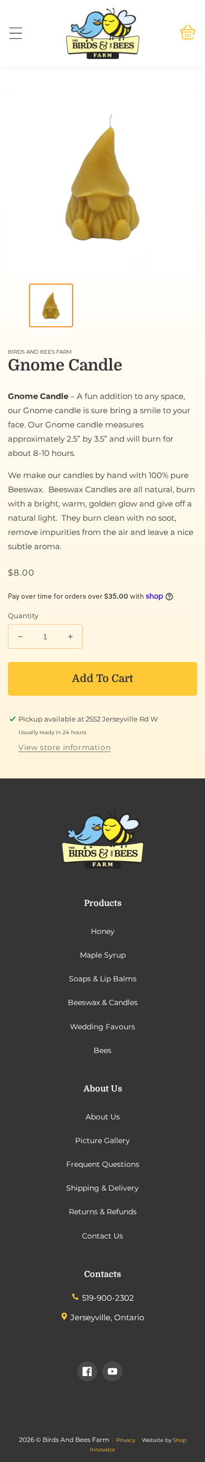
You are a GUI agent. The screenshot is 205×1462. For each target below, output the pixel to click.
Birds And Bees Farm (76, 1440)
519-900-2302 (108, 1298)
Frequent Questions (102, 1164)
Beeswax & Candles (103, 1002)
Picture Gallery (102, 1140)
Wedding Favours (102, 1026)
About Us (103, 1117)
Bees (102, 1050)
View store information (64, 747)
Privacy (125, 1440)
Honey (103, 931)
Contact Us (102, 1236)
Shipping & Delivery (102, 1188)
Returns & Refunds (103, 1211)
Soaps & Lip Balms (103, 978)
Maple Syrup (103, 955)
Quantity (23, 615)
